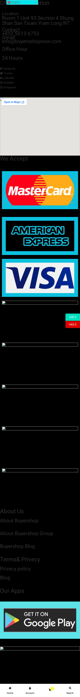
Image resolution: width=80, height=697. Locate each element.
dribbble (8, 82)
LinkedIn (8, 78)
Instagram (9, 87)
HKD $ (71, 324)
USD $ (70, 317)
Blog (5, 578)
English (15, 2)
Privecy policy (15, 569)
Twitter (8, 73)
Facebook (8, 68)
